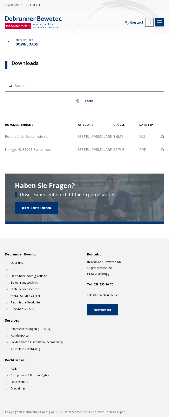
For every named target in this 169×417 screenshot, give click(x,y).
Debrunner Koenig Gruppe (29, 276)
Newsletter (102, 310)
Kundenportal (20, 335)
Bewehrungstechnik (24, 282)
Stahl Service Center (25, 289)
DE (27, 4)
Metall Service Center (25, 296)
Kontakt (136, 22)
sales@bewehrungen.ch (103, 295)
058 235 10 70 (103, 284)
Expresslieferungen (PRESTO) (31, 329)
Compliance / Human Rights (30, 375)
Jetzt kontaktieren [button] (36, 208)
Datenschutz (19, 382)
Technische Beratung (25, 349)
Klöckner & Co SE (23, 309)
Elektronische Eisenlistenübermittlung (36, 342)
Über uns (17, 263)
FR (33, 4)
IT (39, 4)
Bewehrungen (13, 4)
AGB (14, 368)
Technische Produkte (25, 302)
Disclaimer (18, 388)
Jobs (14, 269)
